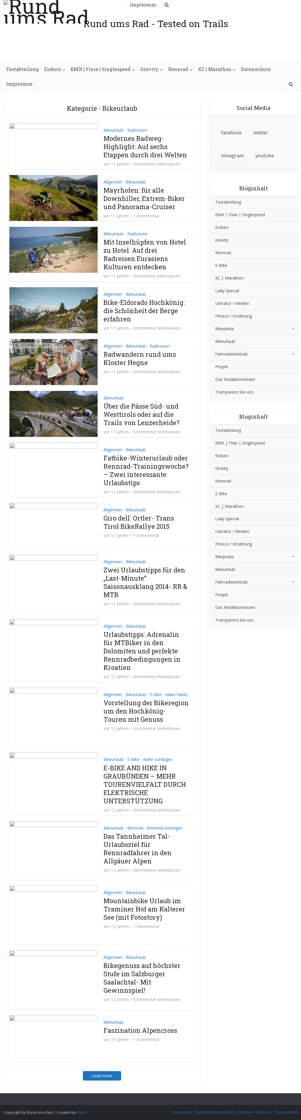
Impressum (19, 84)
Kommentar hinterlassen (156, 164)
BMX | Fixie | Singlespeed (101, 69)
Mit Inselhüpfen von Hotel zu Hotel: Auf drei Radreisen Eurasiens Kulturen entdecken (144, 254)
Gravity (149, 69)
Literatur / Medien (232, 303)
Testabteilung (22, 69)
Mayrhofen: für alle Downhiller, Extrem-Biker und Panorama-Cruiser (144, 198)
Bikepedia (224, 328)
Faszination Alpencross (140, 1030)
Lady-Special (227, 290)
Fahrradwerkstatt (231, 354)
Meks (82, 1112)
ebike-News (176, 694)
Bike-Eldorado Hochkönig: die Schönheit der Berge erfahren (144, 310)
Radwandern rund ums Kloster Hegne (139, 358)
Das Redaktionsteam (235, 379)
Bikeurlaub (113, 130)
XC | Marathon (214, 69)
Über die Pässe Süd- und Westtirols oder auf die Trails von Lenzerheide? (141, 414)
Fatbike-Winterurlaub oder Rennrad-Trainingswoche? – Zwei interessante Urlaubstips (146, 470)
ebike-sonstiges (158, 759)
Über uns (263, 1112)
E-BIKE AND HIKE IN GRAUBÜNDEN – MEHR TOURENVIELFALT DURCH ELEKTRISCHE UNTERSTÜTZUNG (144, 784)
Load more (102, 1075)
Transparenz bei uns (234, 392)
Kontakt (245, 1112)
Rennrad (178, 69)
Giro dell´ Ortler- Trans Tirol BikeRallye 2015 (138, 522)
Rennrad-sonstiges (165, 828)
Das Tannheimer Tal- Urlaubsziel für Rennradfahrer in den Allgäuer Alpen (137, 848)
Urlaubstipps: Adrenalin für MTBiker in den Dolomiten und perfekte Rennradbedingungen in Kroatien (141, 651)
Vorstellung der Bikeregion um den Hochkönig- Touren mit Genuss (146, 710)
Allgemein (112, 182)
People (221, 366)
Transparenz (285, 1112)
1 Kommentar (146, 216)
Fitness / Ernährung (233, 316)
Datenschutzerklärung (215, 1112)
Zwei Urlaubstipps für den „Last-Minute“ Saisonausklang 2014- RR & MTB (145, 582)
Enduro (52, 69)
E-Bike (156, 694)
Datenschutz (256, 69)
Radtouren (137, 130)
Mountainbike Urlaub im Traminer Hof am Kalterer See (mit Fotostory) (144, 908)
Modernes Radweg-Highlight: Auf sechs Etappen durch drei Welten (145, 146)
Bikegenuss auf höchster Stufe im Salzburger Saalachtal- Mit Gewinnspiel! (141, 978)
